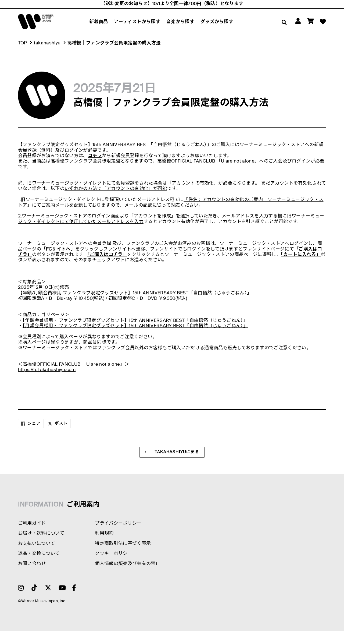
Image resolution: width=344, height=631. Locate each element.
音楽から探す (180, 22)
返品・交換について (39, 553)
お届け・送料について (41, 533)
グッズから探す (216, 22)
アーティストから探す (137, 22)
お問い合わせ (32, 564)
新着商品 (98, 22)
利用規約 (104, 533)
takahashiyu (47, 43)
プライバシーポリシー (118, 523)
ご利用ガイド (32, 523)
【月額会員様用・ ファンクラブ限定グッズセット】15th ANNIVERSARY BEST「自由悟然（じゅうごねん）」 (135, 326)
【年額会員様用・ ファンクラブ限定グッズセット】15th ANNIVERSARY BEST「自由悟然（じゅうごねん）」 (135, 320)
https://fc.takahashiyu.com (47, 370)
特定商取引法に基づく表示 (123, 543)
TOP (22, 43)
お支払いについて (36, 543)
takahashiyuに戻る (176, 452)
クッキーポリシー (113, 553)
